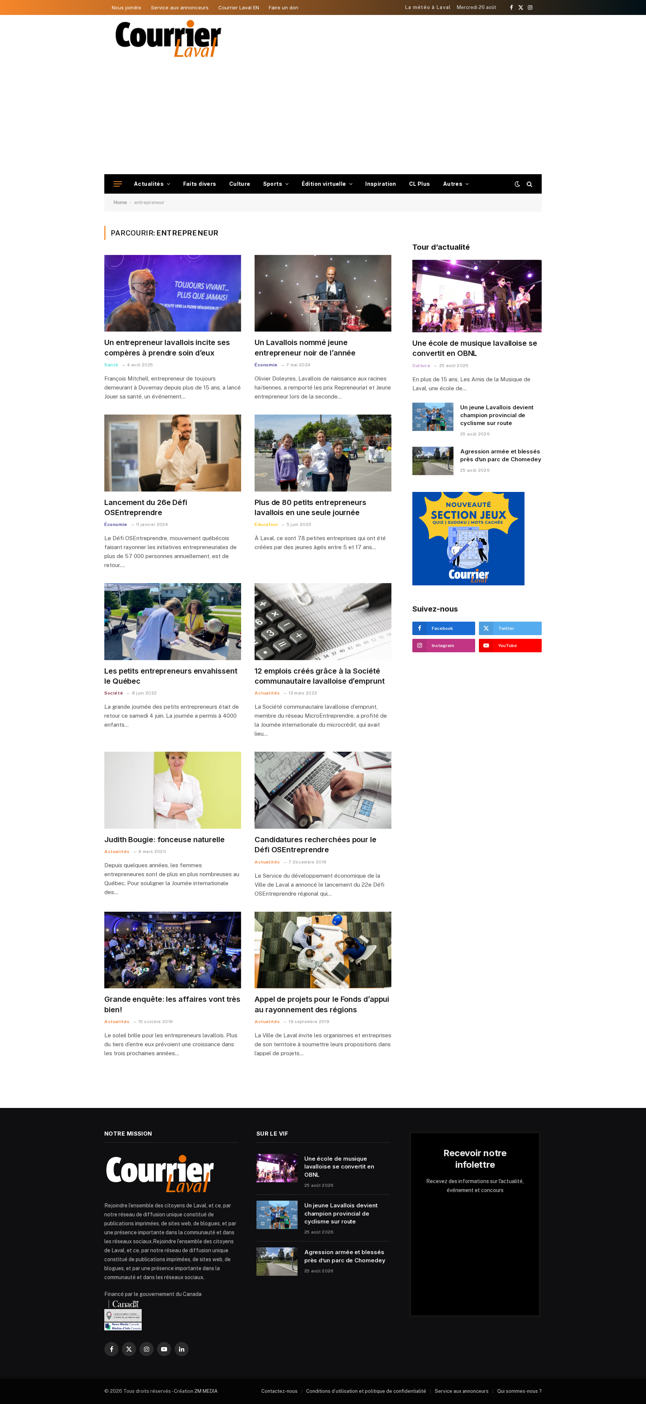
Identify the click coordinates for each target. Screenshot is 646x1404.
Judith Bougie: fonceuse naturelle (164, 839)
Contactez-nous (279, 1391)
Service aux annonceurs (180, 7)
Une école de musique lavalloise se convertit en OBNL (474, 348)
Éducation (266, 524)
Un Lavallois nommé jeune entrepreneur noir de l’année (305, 347)
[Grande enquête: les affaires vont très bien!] (172, 950)
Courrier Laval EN (238, 7)
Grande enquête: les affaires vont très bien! (172, 1004)
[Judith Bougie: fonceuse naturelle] (172, 790)
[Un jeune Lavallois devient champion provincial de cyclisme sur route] (432, 417)
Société (113, 693)
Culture (239, 184)
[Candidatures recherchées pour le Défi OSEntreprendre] (323, 790)
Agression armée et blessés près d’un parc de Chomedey (500, 455)
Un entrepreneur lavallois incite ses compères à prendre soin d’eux (167, 347)
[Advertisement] (323, 118)
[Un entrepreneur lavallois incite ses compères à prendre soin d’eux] (172, 293)
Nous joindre (126, 7)
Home (120, 202)
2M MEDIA (206, 1391)
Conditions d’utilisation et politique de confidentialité (366, 1391)
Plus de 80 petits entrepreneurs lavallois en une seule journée (310, 507)
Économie (266, 364)
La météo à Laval (428, 7)
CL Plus (419, 184)
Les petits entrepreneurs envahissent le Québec (170, 676)
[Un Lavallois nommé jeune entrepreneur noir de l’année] (323, 293)
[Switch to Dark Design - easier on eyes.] (517, 184)
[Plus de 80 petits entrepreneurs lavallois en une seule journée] (323, 453)
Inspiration (380, 184)
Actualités (149, 184)
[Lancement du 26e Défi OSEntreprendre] (172, 453)
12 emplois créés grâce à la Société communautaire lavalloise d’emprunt (320, 676)
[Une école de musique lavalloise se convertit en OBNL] (477, 296)
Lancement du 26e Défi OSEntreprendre (145, 507)
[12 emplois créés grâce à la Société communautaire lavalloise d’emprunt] (323, 621)
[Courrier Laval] (169, 38)
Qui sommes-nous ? (519, 1391)
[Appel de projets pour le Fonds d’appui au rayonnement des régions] (323, 950)
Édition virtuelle (324, 184)
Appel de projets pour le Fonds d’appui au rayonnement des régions (322, 1004)
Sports (273, 184)
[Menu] (118, 184)
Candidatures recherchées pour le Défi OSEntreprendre (315, 844)
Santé (111, 364)
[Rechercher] (528, 184)
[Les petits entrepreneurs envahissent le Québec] (172, 621)
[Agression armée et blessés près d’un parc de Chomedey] (432, 461)
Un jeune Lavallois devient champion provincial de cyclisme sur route (496, 415)
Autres (453, 184)
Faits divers (199, 184)
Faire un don (283, 7)
